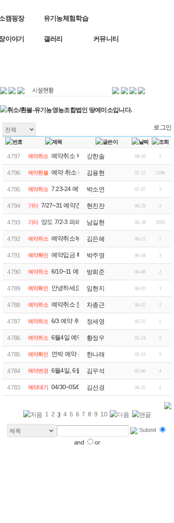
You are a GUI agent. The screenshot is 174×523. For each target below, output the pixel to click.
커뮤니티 (106, 38)
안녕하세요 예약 (72, 287)
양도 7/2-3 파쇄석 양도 (70, 221)
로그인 (162, 127)
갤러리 (53, 38)
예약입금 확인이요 (75, 254)
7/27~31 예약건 (61, 205)
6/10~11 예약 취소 (74, 271)
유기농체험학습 (66, 18)
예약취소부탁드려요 (78, 238)
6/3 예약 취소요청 (74, 320)
